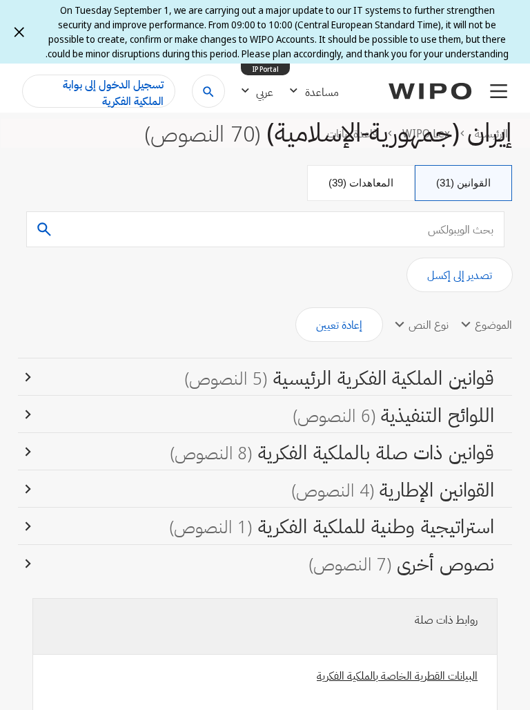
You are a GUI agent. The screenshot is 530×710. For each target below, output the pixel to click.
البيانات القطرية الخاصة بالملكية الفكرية (397, 675)
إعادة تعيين (339, 324)
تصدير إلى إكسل (459, 274)
